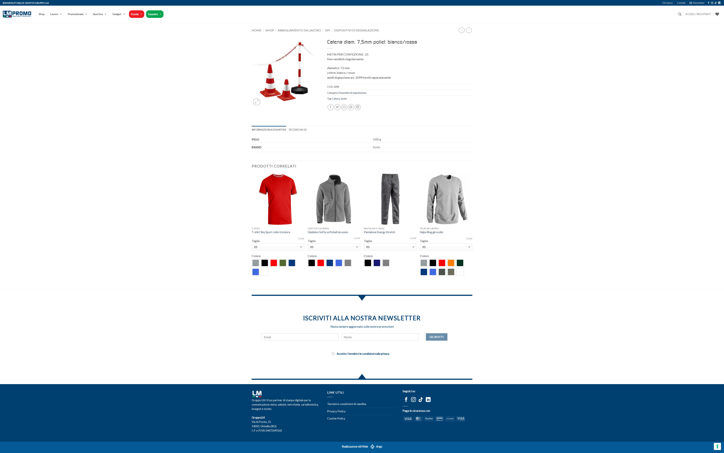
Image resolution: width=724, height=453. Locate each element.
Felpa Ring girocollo (431, 232)
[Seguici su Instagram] (712, 3)
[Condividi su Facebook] (330, 107)
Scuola (135, 14)
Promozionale (76, 14)
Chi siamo (667, 2)
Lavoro (54, 14)
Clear (301, 238)
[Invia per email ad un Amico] (344, 107)
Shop (42, 14)
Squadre (153, 14)
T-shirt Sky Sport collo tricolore (271, 232)
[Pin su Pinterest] (351, 107)
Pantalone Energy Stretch (379, 232)
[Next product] (462, 30)
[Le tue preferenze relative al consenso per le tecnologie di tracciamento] (717, 446)
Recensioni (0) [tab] (298, 129)
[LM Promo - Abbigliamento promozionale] (17, 14)
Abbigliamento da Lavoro (299, 30)
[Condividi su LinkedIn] (358, 107)
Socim (344, 98)
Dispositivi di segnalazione (356, 30)
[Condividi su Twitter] (337, 107)
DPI (327, 30)
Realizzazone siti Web (355, 446)
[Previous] (252, 231)
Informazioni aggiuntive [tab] (269, 129)
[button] (697, 3)
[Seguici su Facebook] (708, 3)
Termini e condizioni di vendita (346, 404)
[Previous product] (469, 30)
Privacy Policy (336, 411)
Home (256, 30)
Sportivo (98, 14)
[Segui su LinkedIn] (719, 3)
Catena (336, 98)
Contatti (681, 2)
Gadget (116, 14)
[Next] (472, 231)
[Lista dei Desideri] (717, 14)
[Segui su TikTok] (716, 3)
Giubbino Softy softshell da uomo (328, 232)
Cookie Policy (336, 418)
